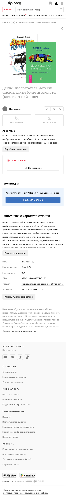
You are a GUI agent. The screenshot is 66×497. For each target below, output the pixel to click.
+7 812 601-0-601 (13, 346)
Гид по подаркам (38, 15)
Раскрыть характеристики (18, 296)
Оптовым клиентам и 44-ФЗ (16, 459)
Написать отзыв (33, 199)
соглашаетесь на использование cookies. (25, 492)
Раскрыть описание (15, 253)
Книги (5, 15)
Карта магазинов (10, 394)
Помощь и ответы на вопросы (17, 449)
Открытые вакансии (12, 382)
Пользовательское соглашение (18, 427)
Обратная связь (10, 464)
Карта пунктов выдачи (14, 421)
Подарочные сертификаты (16, 404)
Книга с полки (19, 15)
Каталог (8, 9)
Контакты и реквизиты (14, 454)
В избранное (35, 167)
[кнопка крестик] (33, 261)
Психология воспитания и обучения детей (42, 283)
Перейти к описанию (15, 149)
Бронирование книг (12, 399)
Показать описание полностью (19, 331)
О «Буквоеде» (9, 372)
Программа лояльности (14, 377)
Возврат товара (10, 437)
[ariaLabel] (62, 491)
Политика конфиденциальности (18, 431)
